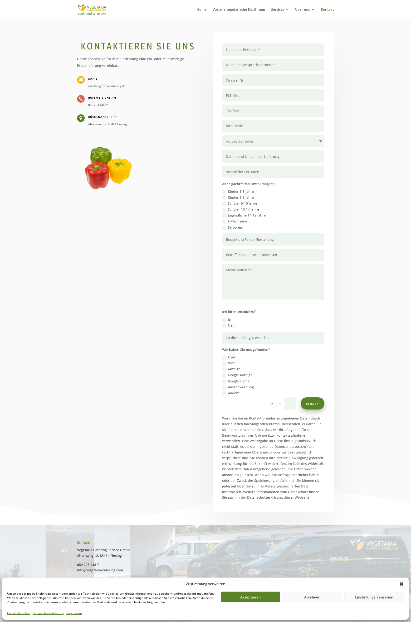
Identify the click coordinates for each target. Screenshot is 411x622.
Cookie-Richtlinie (18, 613)
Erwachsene (237, 221)
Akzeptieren (250, 597)
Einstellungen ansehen (374, 597)
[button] (401, 584)
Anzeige (234, 369)
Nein (231, 325)
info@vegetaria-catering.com (100, 570)
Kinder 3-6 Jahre (241, 197)
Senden (312, 403)
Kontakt (327, 10)
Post (231, 363)
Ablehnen (312, 597)
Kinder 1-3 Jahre (241, 191)
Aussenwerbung (241, 387)
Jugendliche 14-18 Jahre (247, 215)
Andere (234, 393)
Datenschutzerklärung (48, 613)
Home (201, 10)
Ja (229, 319)
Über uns (302, 10)
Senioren (235, 227)
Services (277, 10)
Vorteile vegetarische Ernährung (239, 10)
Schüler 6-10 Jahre (242, 203)
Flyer (231, 357)
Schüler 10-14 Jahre (243, 209)
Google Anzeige (240, 375)
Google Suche (239, 381)
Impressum (74, 613)
